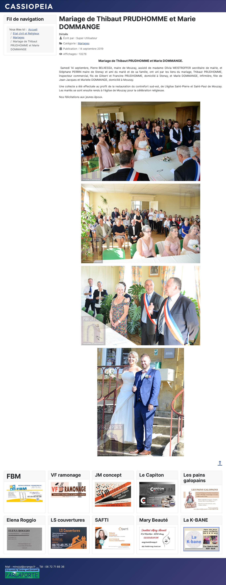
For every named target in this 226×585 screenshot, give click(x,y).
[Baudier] (25, 493)
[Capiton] (157, 494)
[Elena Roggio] (25, 538)
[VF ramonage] (69, 489)
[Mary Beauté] (157, 538)
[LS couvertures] (69, 537)
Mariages (83, 43)
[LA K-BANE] (201, 538)
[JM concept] (113, 494)
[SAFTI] (113, 538)
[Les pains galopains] (201, 498)
